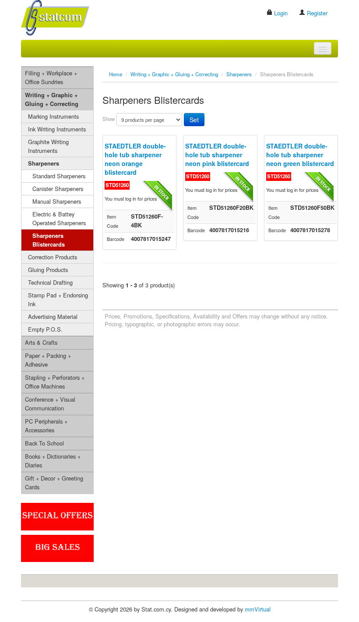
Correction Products (52, 257)
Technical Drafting (50, 282)
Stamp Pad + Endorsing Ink (58, 299)
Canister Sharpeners (57, 188)
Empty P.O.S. (45, 329)
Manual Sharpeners (56, 201)
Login (280, 13)
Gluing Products (48, 269)
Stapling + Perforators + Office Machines (54, 381)
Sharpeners (43, 163)
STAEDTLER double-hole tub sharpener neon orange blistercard (135, 159)
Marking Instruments (53, 116)
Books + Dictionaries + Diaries (53, 460)
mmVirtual (258, 609)
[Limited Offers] (57, 547)
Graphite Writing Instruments (48, 146)
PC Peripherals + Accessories (46, 425)
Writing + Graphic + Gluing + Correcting (51, 99)
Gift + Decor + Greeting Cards (54, 482)
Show (108, 118)
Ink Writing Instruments (57, 129)
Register (316, 13)
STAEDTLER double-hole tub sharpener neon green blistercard (300, 154)
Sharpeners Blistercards (48, 240)
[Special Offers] (57, 516)
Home (115, 74)
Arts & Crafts (41, 342)
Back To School (44, 443)
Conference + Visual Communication (50, 403)
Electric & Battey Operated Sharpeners (59, 218)
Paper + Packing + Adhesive (48, 359)
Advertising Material (52, 316)
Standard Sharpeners (58, 176)
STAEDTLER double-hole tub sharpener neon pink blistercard (217, 154)
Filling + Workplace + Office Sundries (51, 77)
